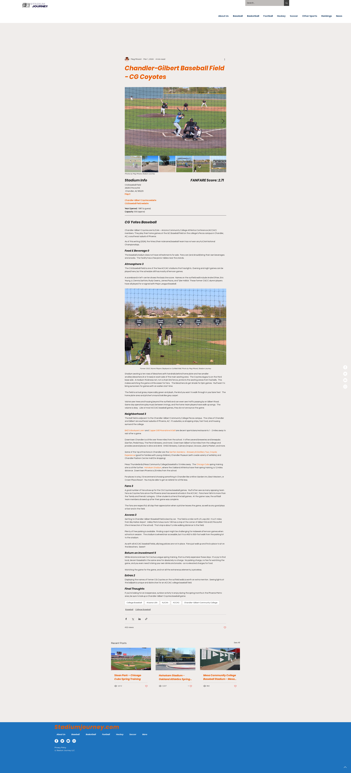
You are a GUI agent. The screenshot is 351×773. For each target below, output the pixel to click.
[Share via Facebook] (126, 619)
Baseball (129, 610)
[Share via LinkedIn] (139, 619)
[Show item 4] (184, 164)
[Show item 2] (150, 164)
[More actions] (224, 59)
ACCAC (176, 603)
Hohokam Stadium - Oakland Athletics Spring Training (174, 677)
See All (237, 643)
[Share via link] (146, 619)
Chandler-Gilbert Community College (200, 603)
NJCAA (165, 603)
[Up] (345, 767)
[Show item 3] (167, 164)
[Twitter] (345, 374)
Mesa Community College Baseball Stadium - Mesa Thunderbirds (219, 677)
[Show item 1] (133, 164)
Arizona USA (152, 603)
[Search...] (286, 3)
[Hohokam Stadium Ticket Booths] (176, 659)
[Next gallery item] (223, 121)
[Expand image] (175, 121)
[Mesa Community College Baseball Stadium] (220, 659)
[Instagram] (345, 387)
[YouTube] (345, 380)
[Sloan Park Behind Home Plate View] (131, 659)
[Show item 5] (201, 164)
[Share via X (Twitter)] (132, 619)
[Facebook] (345, 367)
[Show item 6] (218, 164)
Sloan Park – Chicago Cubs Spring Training (127, 677)
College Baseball (134, 603)
